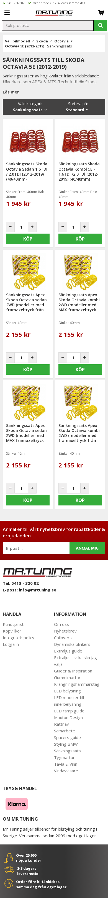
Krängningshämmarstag (76, 684)
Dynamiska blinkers (72, 644)
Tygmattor (64, 757)
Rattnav (61, 724)
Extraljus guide (68, 651)
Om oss (61, 624)
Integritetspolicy (18, 637)
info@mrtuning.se (37, 590)
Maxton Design (68, 717)
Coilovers (63, 637)
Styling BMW (66, 744)
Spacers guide (67, 737)
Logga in (11, 644)
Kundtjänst (13, 624)
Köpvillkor (12, 631)
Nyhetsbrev (65, 631)
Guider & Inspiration (73, 671)
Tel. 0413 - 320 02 (21, 583)
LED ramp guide (69, 711)
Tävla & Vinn (65, 764)
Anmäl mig (87, 548)
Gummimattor (67, 677)
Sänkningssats (67, 750)
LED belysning (67, 691)
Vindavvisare (66, 770)
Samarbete (64, 730)
